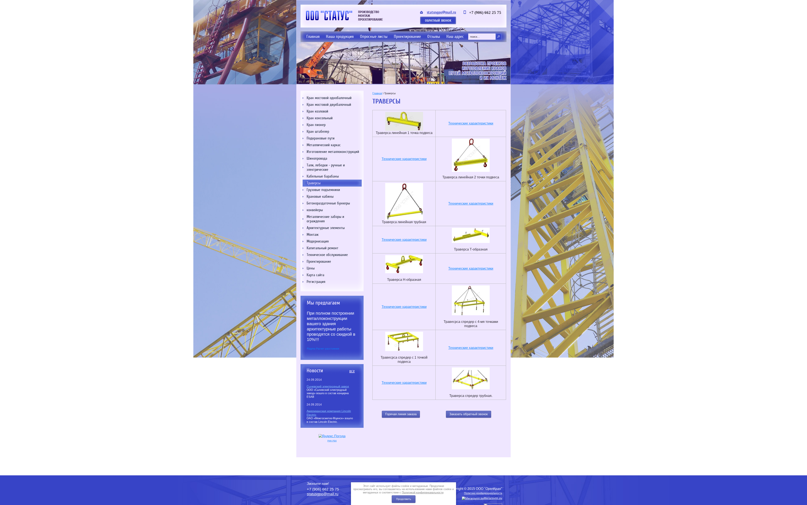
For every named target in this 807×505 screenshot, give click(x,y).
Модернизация (318, 241)
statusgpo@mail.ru (441, 12)
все (352, 370)
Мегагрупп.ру (493, 498)
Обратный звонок (438, 21)
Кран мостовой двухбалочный (329, 104)
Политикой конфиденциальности (422, 492)
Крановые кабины (320, 196)
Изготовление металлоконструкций (333, 152)
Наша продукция (340, 36)
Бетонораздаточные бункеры (328, 203)
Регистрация (316, 282)
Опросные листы (374, 36)
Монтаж (313, 234)
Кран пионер (316, 125)
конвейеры (315, 210)
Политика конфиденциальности (483, 493)
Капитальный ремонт (322, 248)
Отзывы (433, 36)
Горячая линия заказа (401, 414)
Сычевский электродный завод (328, 386)
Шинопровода (317, 158)
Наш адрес (455, 36)
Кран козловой (317, 111)
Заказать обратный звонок (468, 414)
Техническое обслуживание (327, 255)
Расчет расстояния (327, 348)
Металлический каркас (324, 145)
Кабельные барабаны (323, 176)
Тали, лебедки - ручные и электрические (326, 167)
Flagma (311, 348)
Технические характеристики (470, 123)
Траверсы (313, 183)
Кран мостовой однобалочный (329, 98)
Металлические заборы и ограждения (325, 219)
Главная (313, 36)
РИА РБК (332, 441)
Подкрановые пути (321, 138)
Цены (311, 268)
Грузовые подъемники (323, 190)
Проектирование (407, 36)
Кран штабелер (318, 131)
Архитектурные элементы (326, 228)
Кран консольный (320, 118)
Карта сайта (315, 275)
